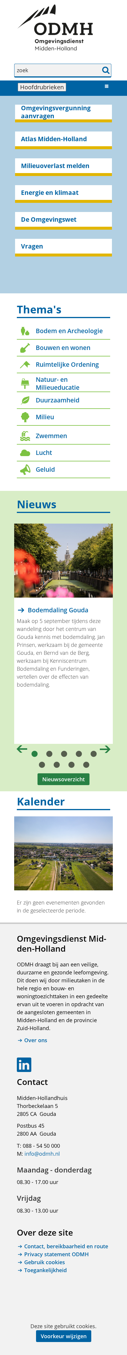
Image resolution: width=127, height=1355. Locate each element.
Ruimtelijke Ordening (67, 364)
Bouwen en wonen (63, 347)
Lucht (44, 452)
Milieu (45, 417)
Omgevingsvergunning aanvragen (56, 112)
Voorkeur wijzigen (64, 1336)
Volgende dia (105, 749)
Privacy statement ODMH (56, 1254)
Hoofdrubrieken (43, 87)
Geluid (45, 469)
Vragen (32, 246)
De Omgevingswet (48, 219)
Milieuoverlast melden (55, 166)
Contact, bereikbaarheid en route (66, 1246)
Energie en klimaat (50, 192)
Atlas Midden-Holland (54, 139)
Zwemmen (51, 436)
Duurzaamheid (57, 400)
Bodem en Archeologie (69, 331)
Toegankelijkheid (45, 1270)
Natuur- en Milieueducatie (57, 383)
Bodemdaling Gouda (58, 610)
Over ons (35, 1040)
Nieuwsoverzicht (63, 779)
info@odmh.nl (42, 1153)
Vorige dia (21, 749)
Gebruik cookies (44, 1262)
